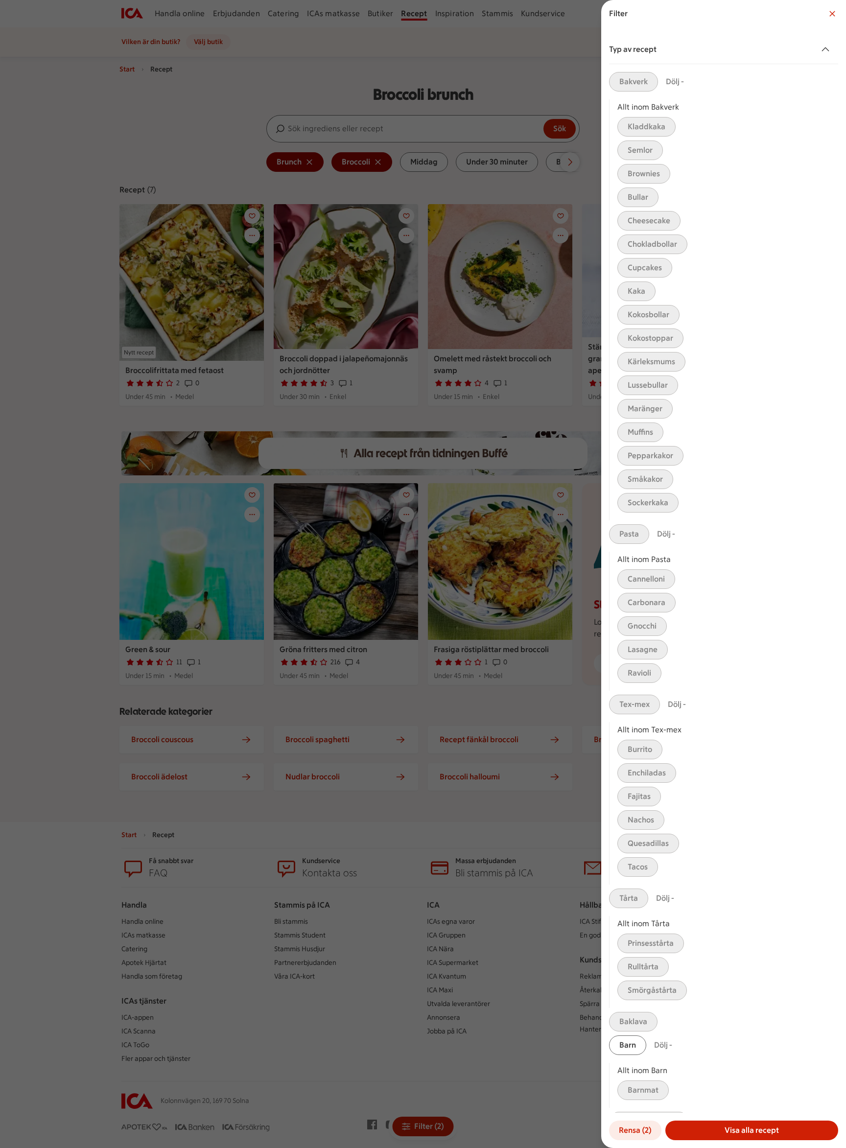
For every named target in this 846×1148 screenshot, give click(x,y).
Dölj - (675, 81)
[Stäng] (832, 13)
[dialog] (723, 574)
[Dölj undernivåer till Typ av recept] (827, 49)
